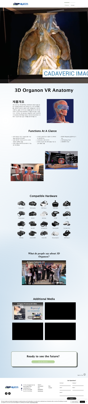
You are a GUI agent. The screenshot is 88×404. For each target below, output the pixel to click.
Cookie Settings (75, 401)
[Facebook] (6, 393)
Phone (73, 387)
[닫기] (86, 402)
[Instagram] (9, 393)
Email (61, 387)
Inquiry (61, 392)
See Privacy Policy (34, 402)
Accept (82, 401)
